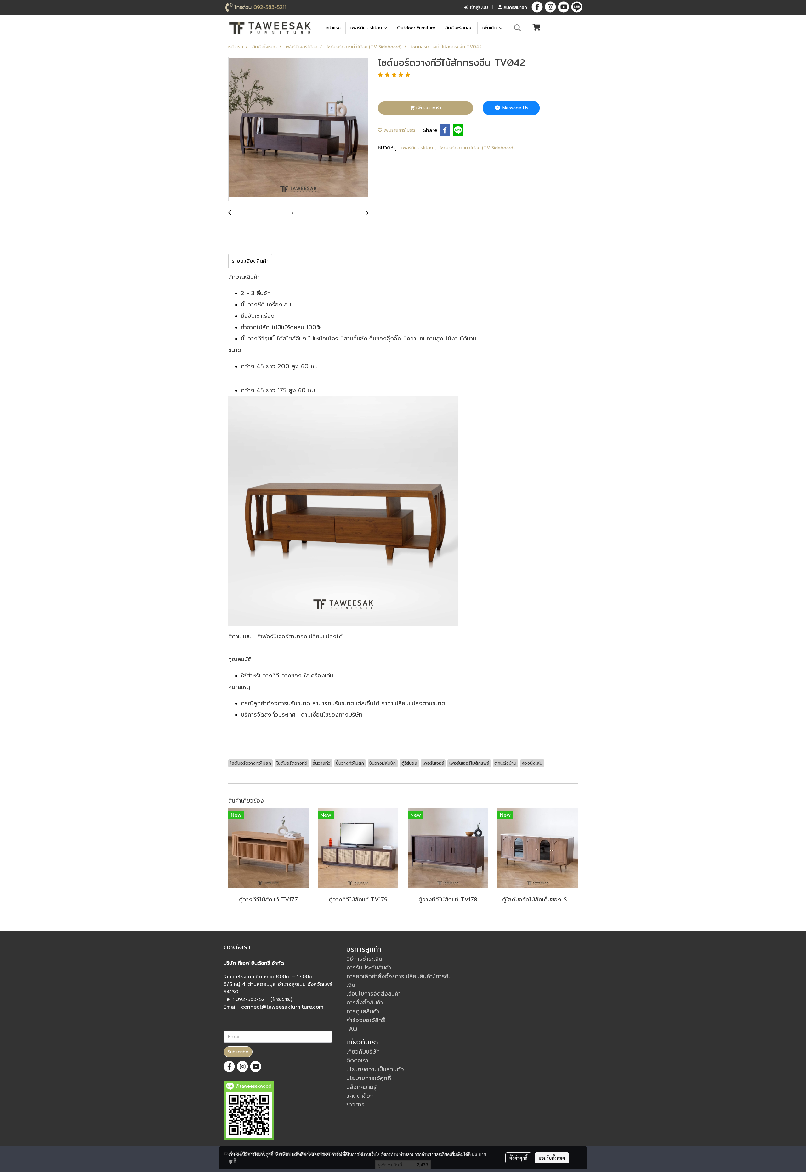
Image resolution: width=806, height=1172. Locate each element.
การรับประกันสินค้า (368, 967)
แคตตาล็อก (360, 1095)
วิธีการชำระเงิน (364, 958)
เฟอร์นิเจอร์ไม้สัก (366, 28)
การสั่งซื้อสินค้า (364, 1002)
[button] (518, 28)
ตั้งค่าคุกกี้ (518, 1158)
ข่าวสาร (355, 1104)
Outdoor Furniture (416, 28)
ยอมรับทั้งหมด (552, 1158)
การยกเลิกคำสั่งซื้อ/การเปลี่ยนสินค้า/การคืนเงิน (399, 980)
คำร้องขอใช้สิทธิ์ (365, 1020)
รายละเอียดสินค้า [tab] (250, 261)
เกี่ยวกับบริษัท (363, 1051)
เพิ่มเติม (490, 28)
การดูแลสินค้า (362, 1011)
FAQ (351, 1029)
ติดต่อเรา (357, 1060)
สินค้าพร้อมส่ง (459, 28)
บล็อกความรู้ (361, 1087)
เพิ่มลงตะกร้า (428, 108)
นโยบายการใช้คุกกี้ (368, 1078)
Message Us (514, 108)
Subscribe (238, 1052)
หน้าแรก (333, 28)
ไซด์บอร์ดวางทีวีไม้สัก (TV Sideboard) (477, 148)
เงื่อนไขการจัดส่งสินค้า (373, 993)
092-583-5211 (270, 7)
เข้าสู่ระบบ (478, 7)
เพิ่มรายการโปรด (398, 130)
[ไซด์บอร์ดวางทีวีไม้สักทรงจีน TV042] (298, 129)
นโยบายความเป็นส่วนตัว (375, 1069)
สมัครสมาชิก (514, 7)
